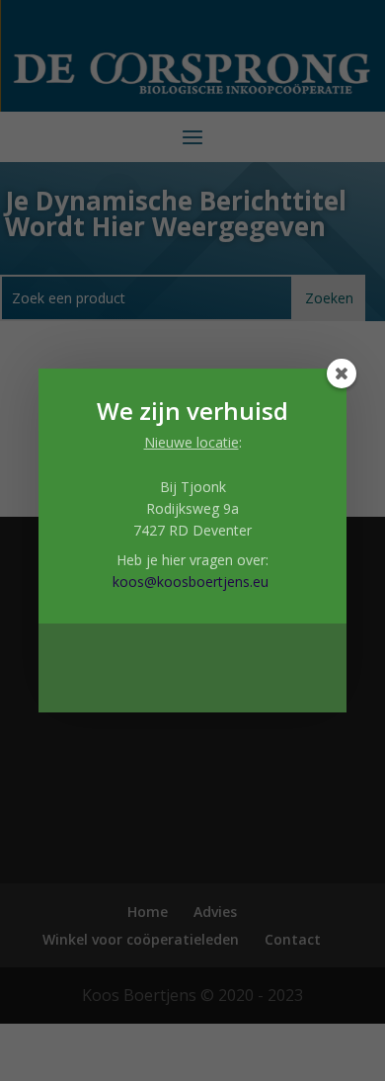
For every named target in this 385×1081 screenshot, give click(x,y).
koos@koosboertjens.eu (191, 581)
